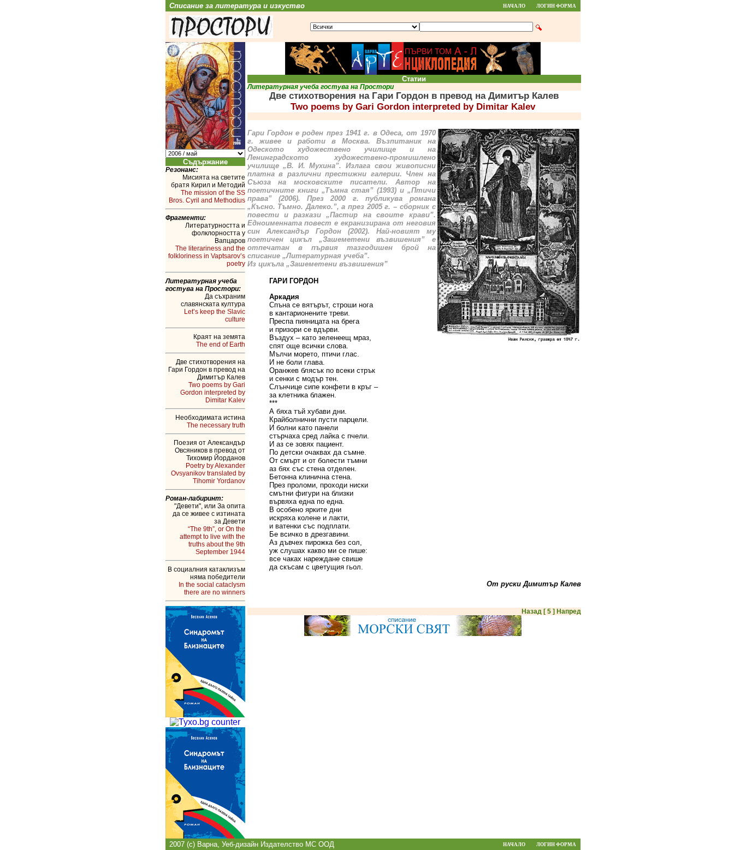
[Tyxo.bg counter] (205, 722)
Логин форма (556, 6)
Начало (514, 6)
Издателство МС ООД (297, 844)
